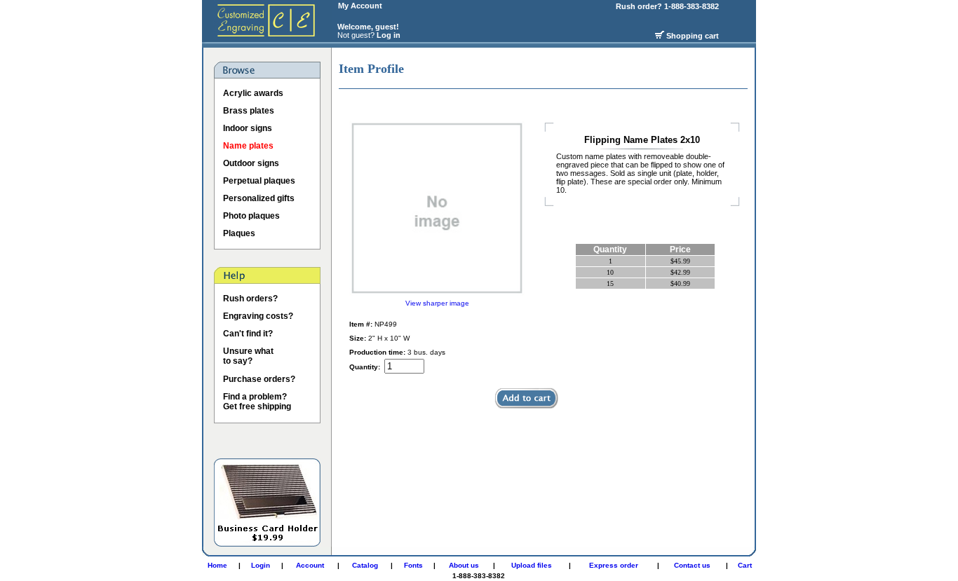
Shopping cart (692, 36)
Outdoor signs (251, 163)
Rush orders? (250, 298)
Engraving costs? (258, 316)
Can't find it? (248, 334)
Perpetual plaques (259, 181)
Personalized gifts (259, 198)
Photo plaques (251, 216)
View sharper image (437, 303)
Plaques (239, 233)
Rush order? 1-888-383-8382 (668, 6)
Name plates (248, 146)
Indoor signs (247, 128)
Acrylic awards (253, 93)
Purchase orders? (259, 379)
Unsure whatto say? (248, 356)
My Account (360, 5)
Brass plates (248, 111)
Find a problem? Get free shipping (257, 401)
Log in (388, 35)
